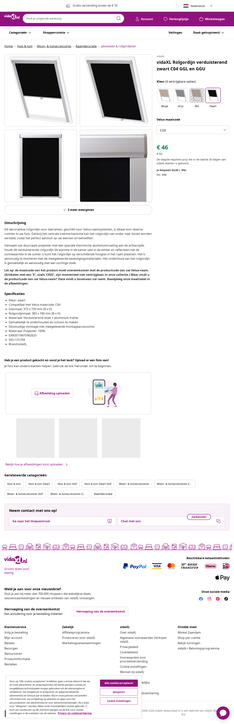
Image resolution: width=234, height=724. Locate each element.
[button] (164, 100)
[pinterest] (218, 599)
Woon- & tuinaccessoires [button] (134, 484)
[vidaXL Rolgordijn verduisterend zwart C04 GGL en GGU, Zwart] (40, 90)
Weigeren (119, 692)
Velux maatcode (168, 119)
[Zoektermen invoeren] (119, 18)
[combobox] (73, 18)
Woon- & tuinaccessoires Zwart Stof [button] (69, 494)
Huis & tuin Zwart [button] (39, 484)
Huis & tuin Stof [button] (67, 484)
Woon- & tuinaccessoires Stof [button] (25, 494)
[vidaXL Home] (12, 16)
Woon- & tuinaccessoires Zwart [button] (176, 484)
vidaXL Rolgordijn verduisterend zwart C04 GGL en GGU (192, 65)
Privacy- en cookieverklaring (75, 713)
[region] (73, 697)
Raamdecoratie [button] (103, 494)
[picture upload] (105, 393)
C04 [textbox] (163, 130)
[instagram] (209, 599)
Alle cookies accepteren (119, 683)
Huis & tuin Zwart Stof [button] (97, 484)
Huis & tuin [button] (14, 484)
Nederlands (198, 6)
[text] (162, 148)
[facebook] (201, 599)
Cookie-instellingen (133, 667)
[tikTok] (226, 599)
